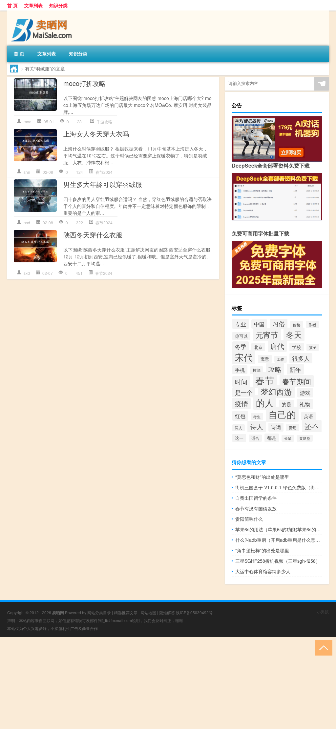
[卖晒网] (41, 13)
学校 (296, 347)
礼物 (304, 404)
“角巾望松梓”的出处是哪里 (262, 550)
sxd (27, 273)
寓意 (265, 359)
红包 (240, 416)
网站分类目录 (99, 612)
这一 (239, 438)
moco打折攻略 (84, 83)
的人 (265, 402)
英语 (308, 416)
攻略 (275, 369)
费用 (293, 427)
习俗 (278, 323)
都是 (271, 438)
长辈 (287, 438)
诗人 (256, 426)
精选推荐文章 (125, 612)
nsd (27, 222)
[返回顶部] (322, 647)
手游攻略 (104, 121)
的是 (286, 404)
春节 (264, 380)
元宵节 (267, 334)
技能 (257, 370)
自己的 (282, 414)
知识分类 (58, 5)
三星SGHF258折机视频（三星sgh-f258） (277, 560)
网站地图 (148, 612)
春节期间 (296, 381)
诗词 (276, 427)
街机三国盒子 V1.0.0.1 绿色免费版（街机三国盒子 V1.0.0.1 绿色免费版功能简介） (278, 487)
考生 (257, 416)
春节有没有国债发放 (256, 508)
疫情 (241, 403)
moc (27, 121)
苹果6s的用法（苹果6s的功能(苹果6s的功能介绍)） (278, 529)
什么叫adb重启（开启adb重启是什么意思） (278, 540)
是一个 (244, 392)
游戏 (305, 392)
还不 (311, 426)
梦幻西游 (276, 391)
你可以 (241, 336)
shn (27, 172)
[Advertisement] (168, 683)
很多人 (301, 358)
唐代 (277, 346)
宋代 (244, 357)
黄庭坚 (304, 438)
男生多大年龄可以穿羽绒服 (102, 184)
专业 (240, 324)
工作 (280, 359)
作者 (312, 324)
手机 (240, 369)
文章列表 (33, 5)
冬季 (240, 346)
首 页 (12, 5)
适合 (255, 438)
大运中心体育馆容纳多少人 (262, 571)
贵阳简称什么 (249, 519)
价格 (297, 324)
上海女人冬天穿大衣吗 (96, 133)
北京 (258, 347)
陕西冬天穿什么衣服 (92, 234)
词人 (238, 427)
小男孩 (323, 611)
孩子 (312, 347)
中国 (259, 324)
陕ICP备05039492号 (194, 612)
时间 (241, 381)
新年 (295, 369)
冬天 (294, 334)
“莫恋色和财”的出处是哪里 (262, 477)
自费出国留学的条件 (256, 498)
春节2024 (104, 172)
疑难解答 (167, 612)
